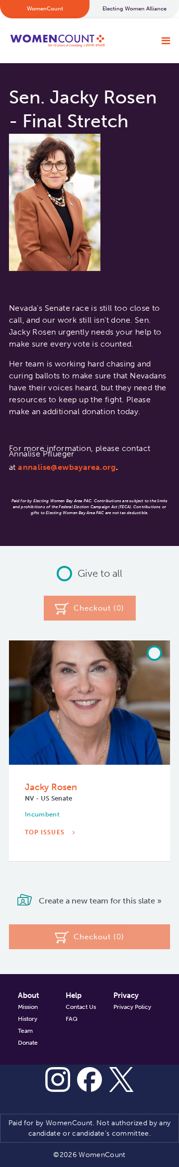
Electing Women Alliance (134, 8)
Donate (28, 1042)
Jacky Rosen (51, 787)
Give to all (100, 573)
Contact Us (81, 1006)
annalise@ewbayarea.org (67, 467)
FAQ (72, 1018)
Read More (46, 862)
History (27, 1018)
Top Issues (46, 832)
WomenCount (57, 40)
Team (25, 1030)
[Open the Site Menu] (166, 40)
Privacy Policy (132, 1006)
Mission (28, 1006)
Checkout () (99, 608)
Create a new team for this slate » (99, 900)
